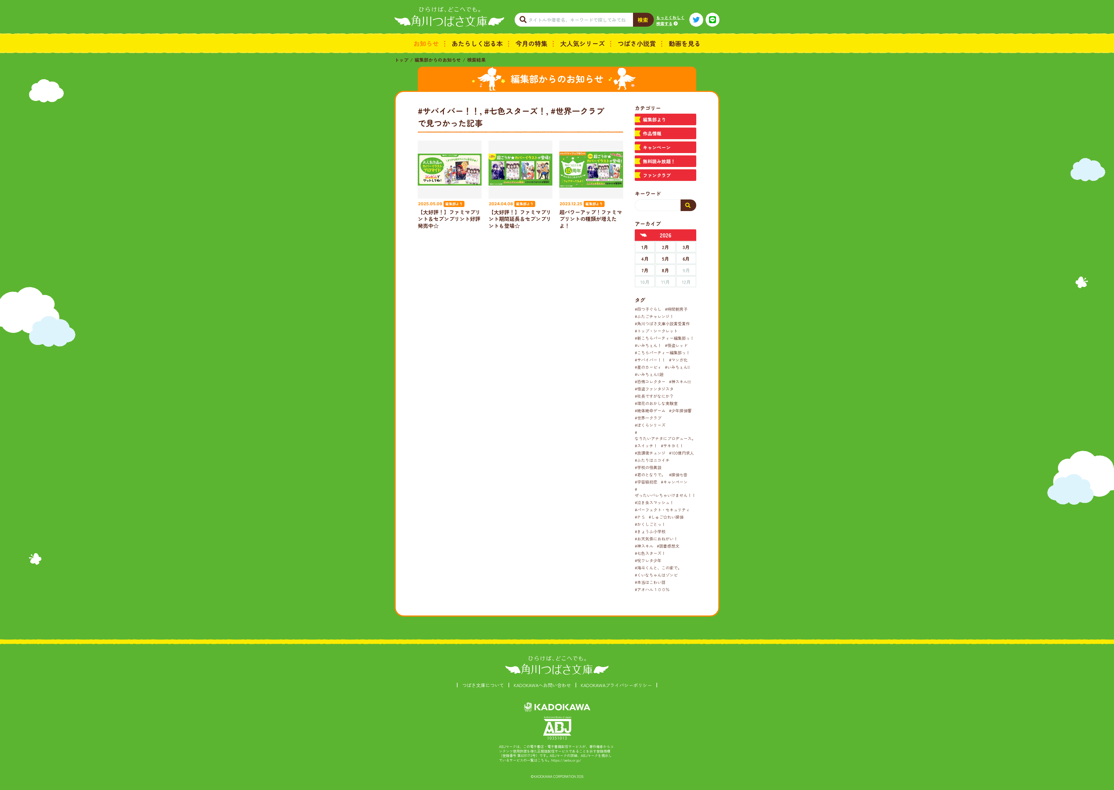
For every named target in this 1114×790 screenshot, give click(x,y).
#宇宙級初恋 (646, 482)
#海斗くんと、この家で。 (658, 568)
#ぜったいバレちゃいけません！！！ (667, 492)
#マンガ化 (678, 360)
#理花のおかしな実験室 (656, 403)
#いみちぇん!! (677, 367)
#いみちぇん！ (648, 345)
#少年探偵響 (680, 410)
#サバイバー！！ (650, 360)
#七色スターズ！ (650, 553)
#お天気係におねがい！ (656, 539)
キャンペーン (657, 147)
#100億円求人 (681, 453)
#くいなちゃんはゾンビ (656, 575)
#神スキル (644, 546)
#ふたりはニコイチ (652, 460)
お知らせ (426, 43)
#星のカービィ (648, 367)
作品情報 (652, 133)
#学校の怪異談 (648, 467)
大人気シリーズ (582, 43)
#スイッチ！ (646, 445)
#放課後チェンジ (650, 453)
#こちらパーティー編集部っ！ (662, 352)
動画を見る (685, 43)
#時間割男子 (676, 309)
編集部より (654, 119)
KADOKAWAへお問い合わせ (542, 685)
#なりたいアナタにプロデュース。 (665, 435)
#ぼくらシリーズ (650, 425)
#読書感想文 (668, 546)
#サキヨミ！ (672, 445)
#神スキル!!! (680, 381)
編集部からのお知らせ (438, 59)
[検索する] (688, 205)
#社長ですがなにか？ (654, 396)
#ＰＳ (640, 517)
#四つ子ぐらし (648, 309)
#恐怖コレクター (650, 381)
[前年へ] (643, 235)
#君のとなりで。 (650, 474)
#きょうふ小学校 (650, 531)
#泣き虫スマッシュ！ (654, 502)
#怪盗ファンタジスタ (654, 389)
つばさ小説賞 (637, 43)
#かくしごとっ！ (650, 524)
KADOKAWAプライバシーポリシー (616, 685)
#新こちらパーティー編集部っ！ (664, 338)
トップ (401, 59)
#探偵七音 (678, 474)
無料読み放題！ (659, 161)
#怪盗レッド (676, 345)
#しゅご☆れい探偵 (666, 517)
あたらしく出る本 (477, 43)
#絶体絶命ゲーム (650, 410)
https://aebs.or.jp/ (566, 760)
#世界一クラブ (648, 418)
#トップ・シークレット (656, 331)
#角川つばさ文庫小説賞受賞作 (662, 323)
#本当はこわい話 (650, 582)
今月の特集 (531, 43)
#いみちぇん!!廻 (649, 374)
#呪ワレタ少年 (648, 560)
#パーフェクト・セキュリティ (662, 510)
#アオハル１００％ (652, 589)
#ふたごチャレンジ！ (654, 316)
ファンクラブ (657, 175)
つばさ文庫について (483, 685)
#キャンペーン (674, 482)
